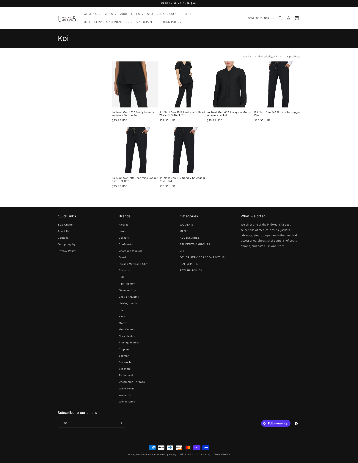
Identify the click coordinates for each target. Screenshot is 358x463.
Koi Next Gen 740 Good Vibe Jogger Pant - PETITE (135, 179)
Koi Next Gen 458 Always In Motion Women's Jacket (229, 114)
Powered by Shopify (166, 454)
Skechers (125, 368)
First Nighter (127, 283)
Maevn (123, 322)
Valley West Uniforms (146, 454)
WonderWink (127, 401)
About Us (64, 231)
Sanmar (124, 355)
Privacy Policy (67, 250)
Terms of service (222, 454)
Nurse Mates (127, 335)
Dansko (123, 257)
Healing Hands (128, 303)
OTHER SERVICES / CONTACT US (202, 257)
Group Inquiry (67, 244)
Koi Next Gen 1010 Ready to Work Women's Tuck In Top (133, 114)
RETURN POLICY (191, 270)
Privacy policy (204, 454)
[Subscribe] (121, 423)
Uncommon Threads (132, 381)
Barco (122, 231)
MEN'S (184, 231)
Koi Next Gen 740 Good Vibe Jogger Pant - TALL (182, 179)
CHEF (183, 250)
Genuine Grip (127, 290)
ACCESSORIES (190, 237)
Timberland (126, 375)
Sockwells (125, 362)
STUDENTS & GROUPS (195, 244)
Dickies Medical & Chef (133, 263)
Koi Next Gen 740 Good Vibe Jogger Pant (277, 114)
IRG (121, 309)
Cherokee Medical (130, 250)
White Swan (126, 388)
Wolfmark (125, 395)
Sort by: (246, 56)
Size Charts (65, 224)
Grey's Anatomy (129, 296)
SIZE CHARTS (189, 263)
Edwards (124, 270)
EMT (122, 276)
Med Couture (127, 329)
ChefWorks (126, 244)
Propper (124, 349)
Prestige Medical (129, 342)
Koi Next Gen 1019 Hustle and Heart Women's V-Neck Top (182, 114)
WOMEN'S (186, 224)
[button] (92, 14)
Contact (63, 237)
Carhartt (124, 237)
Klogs (122, 316)
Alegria (123, 224)
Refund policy (186, 454)
